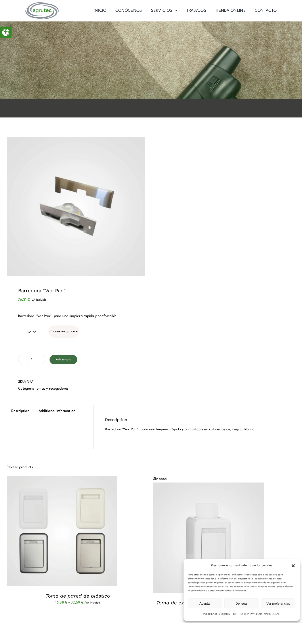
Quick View (76, 532)
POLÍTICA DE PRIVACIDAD (247, 614)
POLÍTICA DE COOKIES (216, 614)
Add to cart (63, 359)
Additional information (57, 411)
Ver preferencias (278, 603)
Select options (50, 532)
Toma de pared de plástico (78, 596)
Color (31, 332)
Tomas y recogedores (52, 388)
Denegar (241, 603)
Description (20, 411)
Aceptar (205, 603)
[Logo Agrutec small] (42, 4)
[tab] (20, 411)
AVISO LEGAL (272, 614)
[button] (5, 32)
